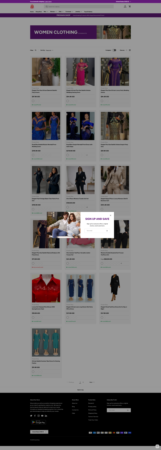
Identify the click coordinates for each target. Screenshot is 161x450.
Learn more (41, 1)
